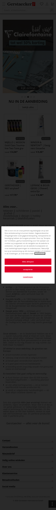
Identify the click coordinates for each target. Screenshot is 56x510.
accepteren (28, 269)
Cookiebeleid (39, 253)
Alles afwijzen (28, 261)
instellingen (28, 277)
